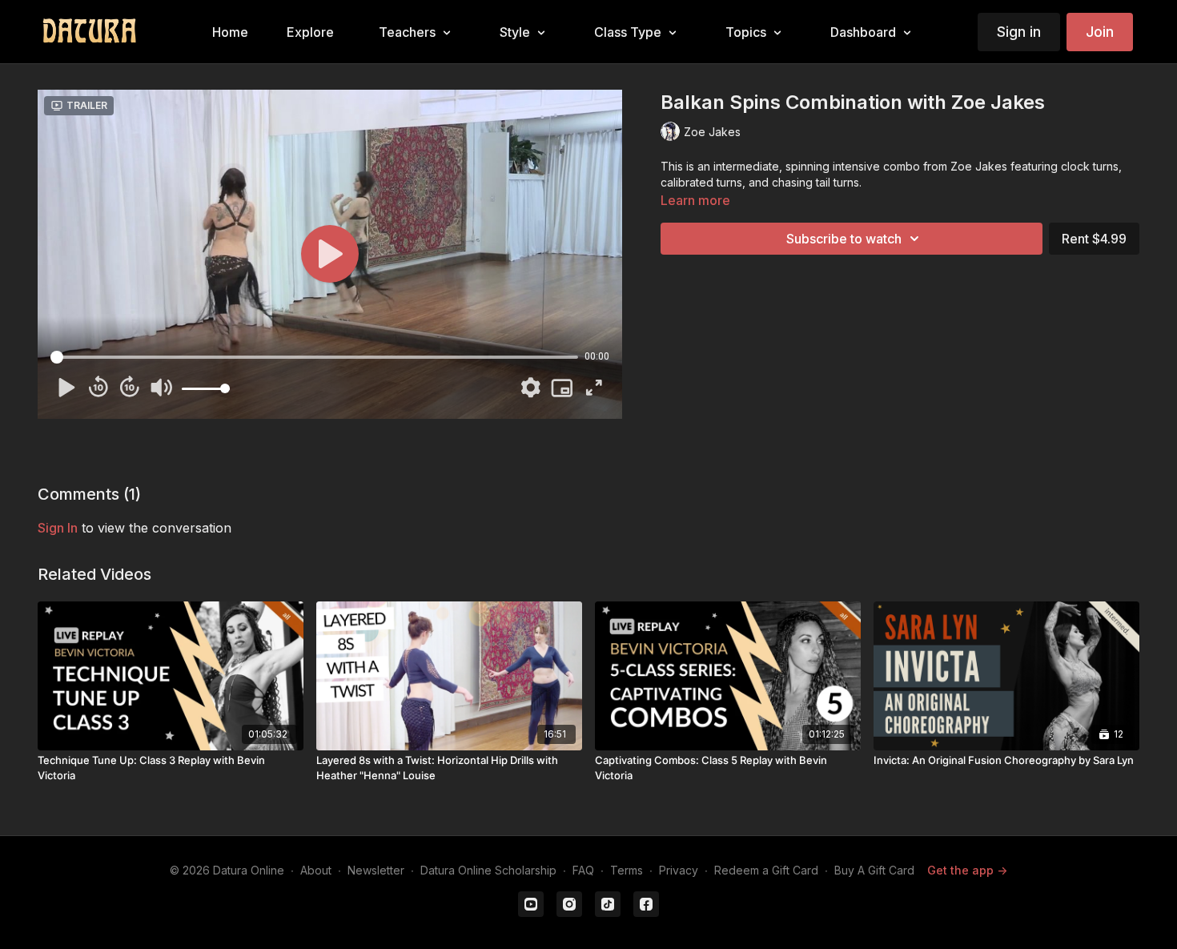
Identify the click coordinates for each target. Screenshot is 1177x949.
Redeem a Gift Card (766, 870)
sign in (58, 528)
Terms (626, 870)
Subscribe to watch (844, 239)
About (315, 870)
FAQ (583, 870)
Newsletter (375, 870)
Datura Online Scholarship (488, 870)
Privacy (678, 870)
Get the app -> (967, 870)
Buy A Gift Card (874, 870)
